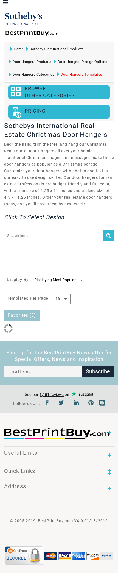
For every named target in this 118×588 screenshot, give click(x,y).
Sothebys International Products (57, 49)
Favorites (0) (22, 315)
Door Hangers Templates (81, 74)
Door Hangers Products (32, 62)
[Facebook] (47, 403)
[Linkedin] (76, 403)
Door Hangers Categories (33, 74)
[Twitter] (61, 403)
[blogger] (102, 403)
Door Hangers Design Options (83, 62)
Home (19, 49)
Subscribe (98, 371)
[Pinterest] (91, 403)
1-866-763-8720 (69, 36)
